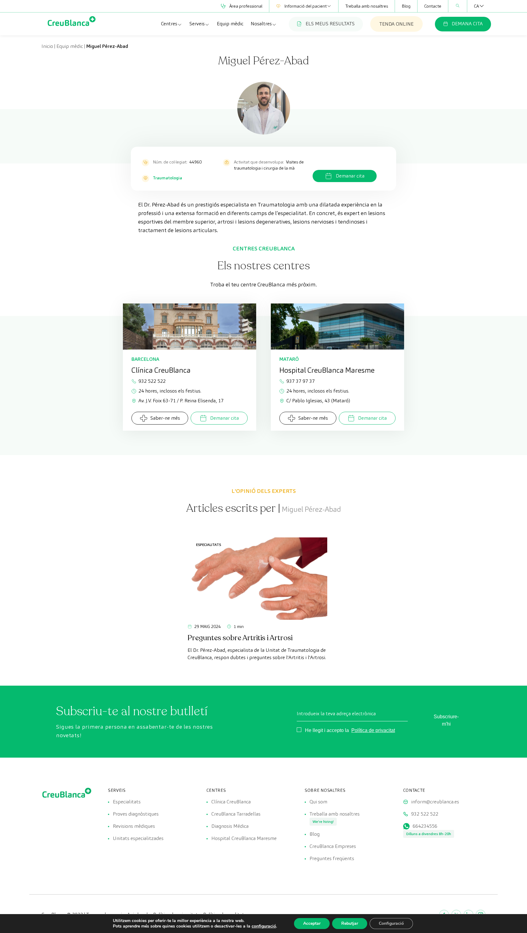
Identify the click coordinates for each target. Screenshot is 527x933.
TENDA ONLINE (396, 24)
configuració (264, 926)
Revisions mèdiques (134, 826)
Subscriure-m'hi (446, 720)
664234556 (425, 826)
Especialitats (208, 544)
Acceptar (312, 923)
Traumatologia (167, 178)
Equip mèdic (230, 23)
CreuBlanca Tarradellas (235, 814)
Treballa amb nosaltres (366, 6)
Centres (169, 23)
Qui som (318, 801)
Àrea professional (245, 6)
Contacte (432, 6)
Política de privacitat (373, 730)
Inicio (47, 46)
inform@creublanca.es (435, 801)
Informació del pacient (305, 6)
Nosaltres (261, 23)
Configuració (391, 923)
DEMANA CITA (467, 23)
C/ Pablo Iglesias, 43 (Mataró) (318, 400)
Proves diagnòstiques (136, 814)
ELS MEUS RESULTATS (330, 23)
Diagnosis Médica (230, 826)
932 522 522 (152, 381)
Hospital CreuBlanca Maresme (244, 838)
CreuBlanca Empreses (333, 846)
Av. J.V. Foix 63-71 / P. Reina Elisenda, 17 (181, 400)
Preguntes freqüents (332, 858)
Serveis (197, 23)
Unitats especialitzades (138, 838)
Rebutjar (349, 923)
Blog (406, 6)
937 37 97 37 (300, 381)
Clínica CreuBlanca (231, 801)
